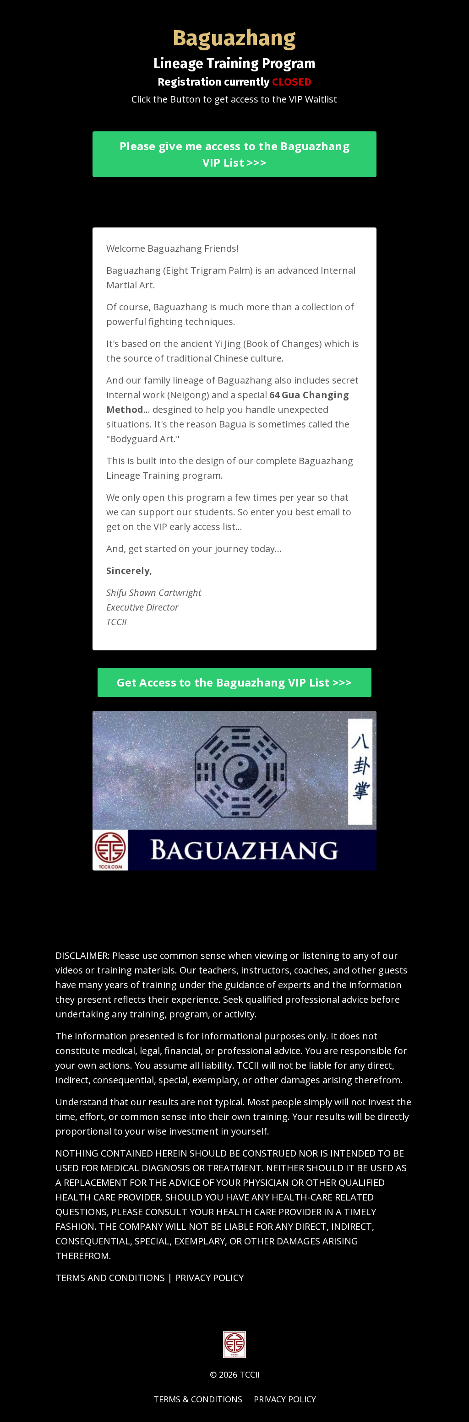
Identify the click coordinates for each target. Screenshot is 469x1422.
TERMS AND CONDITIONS (110, 1277)
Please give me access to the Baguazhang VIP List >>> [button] (234, 154)
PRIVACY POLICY (209, 1277)
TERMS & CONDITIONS (197, 1399)
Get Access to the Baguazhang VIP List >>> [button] (234, 682)
